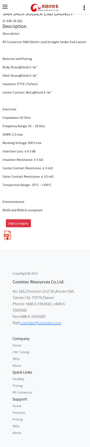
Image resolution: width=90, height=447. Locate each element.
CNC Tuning (21, 352)
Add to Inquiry (18, 223)
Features (19, 412)
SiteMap (18, 379)
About (17, 365)
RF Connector (22, 392)
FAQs (16, 359)
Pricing (18, 386)
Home (17, 345)
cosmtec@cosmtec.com (40, 322)
